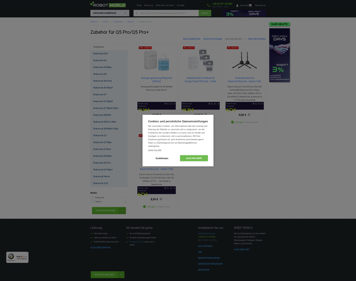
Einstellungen (162, 158)
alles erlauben (194, 158)
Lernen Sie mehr (154, 150)
